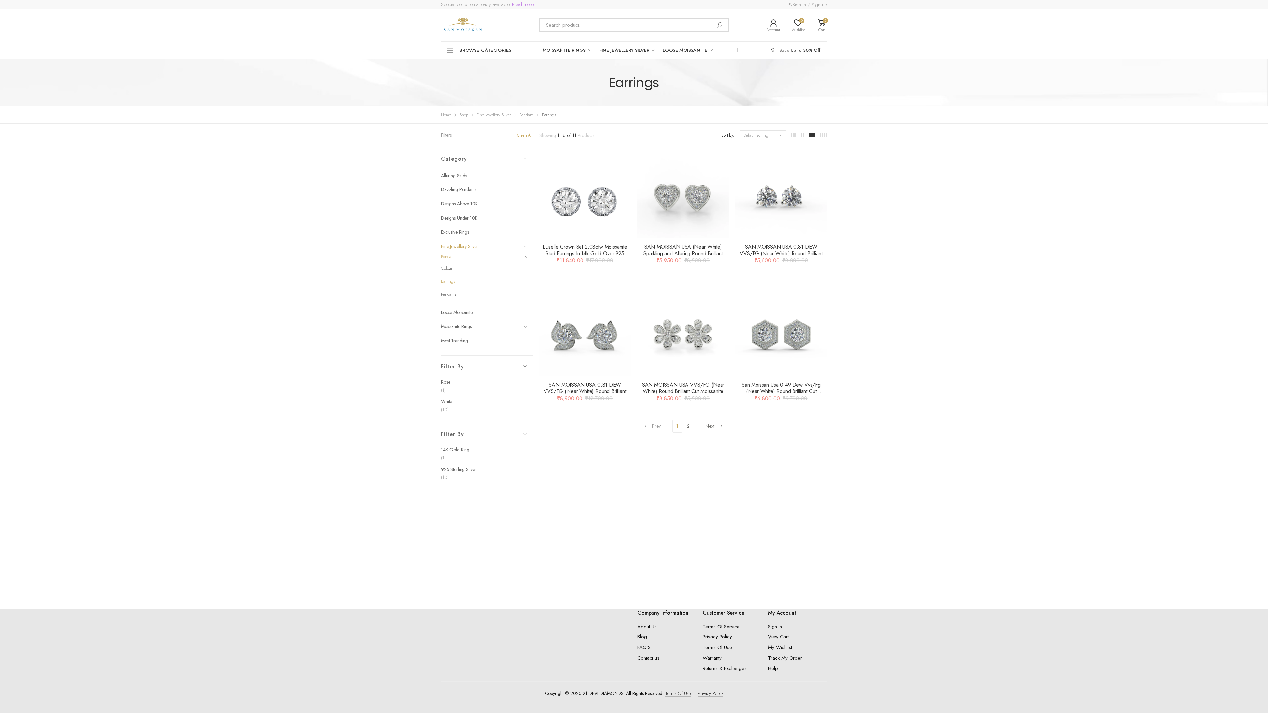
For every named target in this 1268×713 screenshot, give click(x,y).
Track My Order (785, 658)
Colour (446, 268)
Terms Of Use (717, 647)
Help (773, 668)
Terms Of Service (721, 626)
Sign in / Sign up (809, 4)
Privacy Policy (717, 636)
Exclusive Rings (455, 232)
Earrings (448, 281)
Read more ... (525, 4)
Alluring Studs (454, 175)
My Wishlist (780, 647)
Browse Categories (485, 50)
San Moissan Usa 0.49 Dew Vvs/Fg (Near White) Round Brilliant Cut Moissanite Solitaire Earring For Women (781, 391)
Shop (464, 115)
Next (710, 426)
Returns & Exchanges (725, 668)
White (446, 401)
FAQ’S (644, 647)
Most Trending (454, 340)
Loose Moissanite (685, 50)
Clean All (525, 135)
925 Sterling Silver (458, 469)
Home (446, 115)
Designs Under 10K (459, 218)
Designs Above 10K (459, 203)
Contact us (648, 658)
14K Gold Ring (455, 449)
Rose (445, 382)
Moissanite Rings (564, 50)
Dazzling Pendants (458, 189)
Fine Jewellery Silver (624, 50)
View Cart (778, 636)
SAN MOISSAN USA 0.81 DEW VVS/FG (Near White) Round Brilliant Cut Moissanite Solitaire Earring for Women (781, 256)
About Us (647, 626)
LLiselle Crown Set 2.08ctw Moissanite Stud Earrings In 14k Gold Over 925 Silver (585, 253)
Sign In (775, 626)
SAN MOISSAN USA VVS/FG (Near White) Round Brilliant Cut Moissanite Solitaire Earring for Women (683, 391)
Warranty (712, 658)
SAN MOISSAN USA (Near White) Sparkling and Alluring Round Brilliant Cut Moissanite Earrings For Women (683, 253)
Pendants (448, 294)
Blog (642, 636)
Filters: (447, 135)
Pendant (526, 115)
